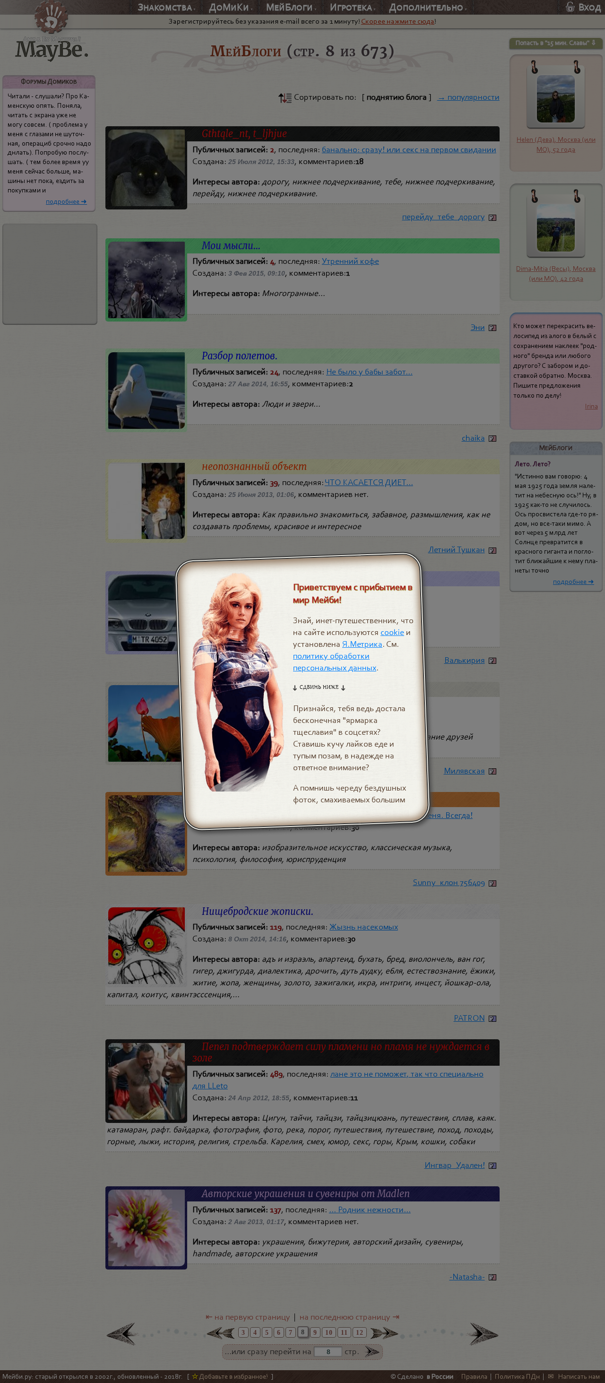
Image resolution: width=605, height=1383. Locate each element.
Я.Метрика (362, 644)
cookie (392, 632)
